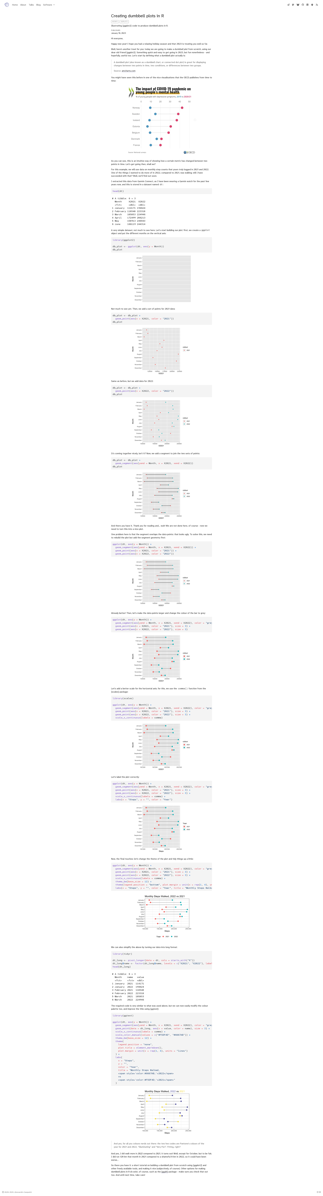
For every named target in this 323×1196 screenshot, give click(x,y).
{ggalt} (164, 1171)
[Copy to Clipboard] (210, 313)
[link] (49, 5)
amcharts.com (129, 70)
